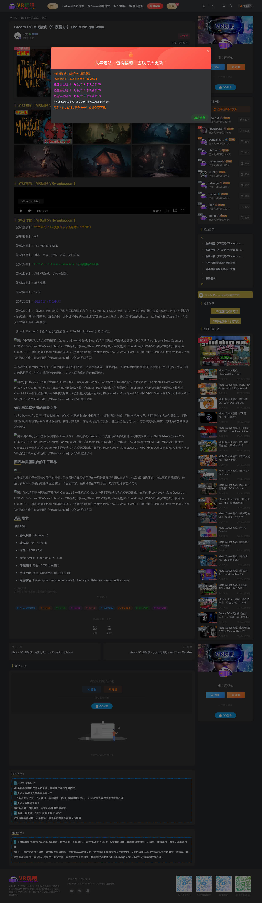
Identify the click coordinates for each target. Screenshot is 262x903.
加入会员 (200, 117)
